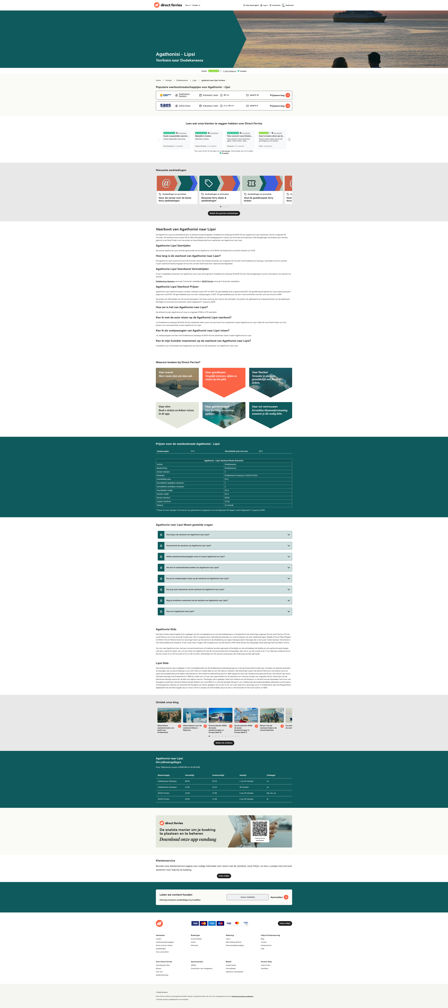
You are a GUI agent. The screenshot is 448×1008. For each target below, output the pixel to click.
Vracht (193, 942)
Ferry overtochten (162, 952)
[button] (225, 535)
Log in (228, 939)
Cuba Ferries (265, 965)
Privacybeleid (231, 968)
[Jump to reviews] (224, 71)
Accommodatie (196, 939)
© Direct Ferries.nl (162, 992)
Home (158, 80)
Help (262, 949)
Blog (262, 939)
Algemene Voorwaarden (234, 972)
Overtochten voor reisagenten (201, 968)
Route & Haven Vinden (164, 945)
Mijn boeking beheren (234, 942)
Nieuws (158, 968)
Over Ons (159, 972)
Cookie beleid (231, 965)
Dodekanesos (182, 80)
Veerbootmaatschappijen (165, 942)
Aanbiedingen (161, 949)
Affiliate (193, 965)
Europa (169, 80)
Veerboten (264, 968)
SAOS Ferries (207, 281)
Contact (263, 942)
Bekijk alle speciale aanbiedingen (224, 213)
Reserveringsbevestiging (235, 945)
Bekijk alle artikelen (224, 743)
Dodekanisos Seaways (165, 281)
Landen (158, 939)
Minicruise (194, 945)
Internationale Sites (163, 965)
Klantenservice (266, 945)
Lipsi (194, 80)
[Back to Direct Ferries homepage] (168, 5)
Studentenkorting (162, 975)
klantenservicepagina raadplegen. (243, 996)
